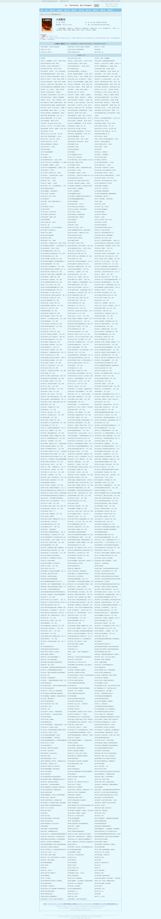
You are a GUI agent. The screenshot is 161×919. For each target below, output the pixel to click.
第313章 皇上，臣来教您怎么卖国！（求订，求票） (106, 329)
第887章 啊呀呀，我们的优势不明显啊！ (50, 828)
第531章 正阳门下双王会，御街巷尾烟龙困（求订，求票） (81, 519)
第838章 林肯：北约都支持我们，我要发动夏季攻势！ (106, 784)
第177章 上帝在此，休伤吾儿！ (75, 211)
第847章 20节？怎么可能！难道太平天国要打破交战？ (106, 792)
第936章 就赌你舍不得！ (73, 870)
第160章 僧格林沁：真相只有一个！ (102, 196)
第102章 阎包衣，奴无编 (73, 146)
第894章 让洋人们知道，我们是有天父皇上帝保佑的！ (80, 834)
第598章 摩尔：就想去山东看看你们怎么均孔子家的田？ (107, 576)
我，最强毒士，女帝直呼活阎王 (47, 39)
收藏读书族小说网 (64, 1)
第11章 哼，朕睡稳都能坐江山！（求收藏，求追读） (106, 66)
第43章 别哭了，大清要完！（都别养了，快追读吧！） (80, 94)
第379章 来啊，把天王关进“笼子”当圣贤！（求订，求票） (107, 386)
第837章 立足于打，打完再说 (74, 784)
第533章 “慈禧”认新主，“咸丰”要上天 (49, 521)
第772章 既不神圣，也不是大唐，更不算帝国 (104, 727)
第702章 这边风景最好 (72, 667)
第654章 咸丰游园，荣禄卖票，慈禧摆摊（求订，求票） (80, 625)
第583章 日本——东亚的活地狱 (101, 563)
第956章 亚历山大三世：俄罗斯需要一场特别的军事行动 (53, 888)
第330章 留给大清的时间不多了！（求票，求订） (79, 344)
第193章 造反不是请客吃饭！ (101, 224)
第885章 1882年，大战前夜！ (74, 826)
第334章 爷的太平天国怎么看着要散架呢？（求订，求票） (107, 347)
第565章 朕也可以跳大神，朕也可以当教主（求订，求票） (107, 547)
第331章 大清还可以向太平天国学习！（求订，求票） (106, 344)
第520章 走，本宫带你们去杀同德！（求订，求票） (106, 508)
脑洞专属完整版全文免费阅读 (70, 904)
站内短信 (116, 4)
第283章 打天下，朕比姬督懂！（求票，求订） (105, 303)
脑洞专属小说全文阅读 (82, 904)
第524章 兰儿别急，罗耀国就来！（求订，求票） (52, 513)
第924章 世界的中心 (72, 860)
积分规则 (108, 6)
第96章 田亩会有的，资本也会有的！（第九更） (78, 141)
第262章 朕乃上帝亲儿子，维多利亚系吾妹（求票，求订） (107, 284)
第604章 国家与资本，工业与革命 (102, 581)
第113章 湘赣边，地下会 (46, 157)
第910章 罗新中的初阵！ (100, 847)
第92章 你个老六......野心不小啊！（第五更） (51, 139)
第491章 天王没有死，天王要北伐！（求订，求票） (52, 485)
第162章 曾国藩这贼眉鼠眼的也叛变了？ (77, 198)
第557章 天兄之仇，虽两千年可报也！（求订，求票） (53, 542)
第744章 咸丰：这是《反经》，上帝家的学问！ (78, 703)
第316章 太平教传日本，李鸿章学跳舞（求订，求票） (106, 331)
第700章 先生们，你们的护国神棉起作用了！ (104, 664)
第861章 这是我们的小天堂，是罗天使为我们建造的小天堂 (81, 805)
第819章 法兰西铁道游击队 (73, 768)
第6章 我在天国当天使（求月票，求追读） (50, 63)
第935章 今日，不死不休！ (47, 870)
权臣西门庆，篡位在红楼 (95, 38)
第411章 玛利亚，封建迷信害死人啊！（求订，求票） (80, 414)
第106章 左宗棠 (98, 149)
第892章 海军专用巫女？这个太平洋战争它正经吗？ (106, 831)
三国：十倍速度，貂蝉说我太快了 (76, 38)
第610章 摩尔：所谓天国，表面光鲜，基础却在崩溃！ (106, 586)
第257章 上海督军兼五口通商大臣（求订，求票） (52, 282)
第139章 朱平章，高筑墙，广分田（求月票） (104, 178)
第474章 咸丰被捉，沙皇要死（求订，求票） (78, 469)
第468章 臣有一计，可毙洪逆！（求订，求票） (78, 464)
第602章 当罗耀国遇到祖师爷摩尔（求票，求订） (52, 581)
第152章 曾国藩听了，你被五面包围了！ (50, 191)
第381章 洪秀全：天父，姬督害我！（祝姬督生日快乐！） (81, 388)
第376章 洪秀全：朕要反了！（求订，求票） (104, 383)
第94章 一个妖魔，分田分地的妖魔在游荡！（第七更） (107, 139)
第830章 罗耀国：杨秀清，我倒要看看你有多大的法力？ (53, 779)
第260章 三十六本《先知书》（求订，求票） (51, 284)
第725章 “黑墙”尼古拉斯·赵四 (47, 688)
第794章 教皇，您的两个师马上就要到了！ (50, 748)
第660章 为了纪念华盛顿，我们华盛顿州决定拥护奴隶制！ (81, 631)
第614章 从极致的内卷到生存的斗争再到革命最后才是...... (53, 591)
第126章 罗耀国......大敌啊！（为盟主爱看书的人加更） (80, 167)
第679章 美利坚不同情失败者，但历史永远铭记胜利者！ (107, 646)
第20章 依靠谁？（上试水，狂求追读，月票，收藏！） (107, 73)
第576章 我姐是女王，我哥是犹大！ (76, 558)
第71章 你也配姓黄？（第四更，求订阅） (50, 120)
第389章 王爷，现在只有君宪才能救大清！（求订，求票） (54, 396)
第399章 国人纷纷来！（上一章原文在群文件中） (79, 404)
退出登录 (118, 1)
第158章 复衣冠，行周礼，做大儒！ (49, 196)
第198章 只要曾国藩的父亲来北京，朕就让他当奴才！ (80, 230)
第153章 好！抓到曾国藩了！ (74, 191)
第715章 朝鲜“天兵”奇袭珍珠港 (101, 677)
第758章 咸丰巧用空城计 (46, 716)
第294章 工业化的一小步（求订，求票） (77, 313)
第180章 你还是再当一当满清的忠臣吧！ (77, 214)
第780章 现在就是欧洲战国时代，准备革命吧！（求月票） (81, 735)
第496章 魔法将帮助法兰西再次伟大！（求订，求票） (106, 487)
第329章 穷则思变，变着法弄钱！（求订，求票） (52, 344)
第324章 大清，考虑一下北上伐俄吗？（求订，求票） (80, 339)
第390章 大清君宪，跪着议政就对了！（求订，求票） (80, 396)
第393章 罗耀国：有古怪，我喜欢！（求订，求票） (79, 399)
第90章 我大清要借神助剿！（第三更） (76, 136)
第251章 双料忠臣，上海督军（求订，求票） (51, 277)
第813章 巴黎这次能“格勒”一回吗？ (75, 763)
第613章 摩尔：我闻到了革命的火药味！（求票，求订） (107, 589)
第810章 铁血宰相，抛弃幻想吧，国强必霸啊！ (78, 761)
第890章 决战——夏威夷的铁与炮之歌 (49, 831)
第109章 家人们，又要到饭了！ (101, 152)
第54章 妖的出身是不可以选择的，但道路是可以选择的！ (53, 105)
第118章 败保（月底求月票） (101, 159)
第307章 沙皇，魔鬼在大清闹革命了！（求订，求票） (106, 323)
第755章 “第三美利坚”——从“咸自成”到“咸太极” (51, 714)
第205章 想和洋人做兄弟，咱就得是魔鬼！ (104, 235)
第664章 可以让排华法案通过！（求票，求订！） (105, 633)
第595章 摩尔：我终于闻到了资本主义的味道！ (105, 573)
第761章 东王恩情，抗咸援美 (47, 719)
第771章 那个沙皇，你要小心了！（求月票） (78, 727)
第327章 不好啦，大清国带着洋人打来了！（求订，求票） (81, 342)
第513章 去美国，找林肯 (73, 503)
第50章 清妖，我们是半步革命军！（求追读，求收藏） (107, 100)
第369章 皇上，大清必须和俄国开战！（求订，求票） (80, 378)
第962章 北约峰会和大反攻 (73, 52)
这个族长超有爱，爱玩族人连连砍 (61, 38)
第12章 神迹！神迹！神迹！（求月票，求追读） (51, 68)
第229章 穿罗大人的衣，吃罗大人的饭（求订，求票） (106, 256)
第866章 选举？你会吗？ (46, 810)
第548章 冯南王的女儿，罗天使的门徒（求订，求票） (53, 534)
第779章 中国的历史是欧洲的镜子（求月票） (51, 735)
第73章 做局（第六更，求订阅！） (102, 120)
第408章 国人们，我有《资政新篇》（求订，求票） (79, 412)
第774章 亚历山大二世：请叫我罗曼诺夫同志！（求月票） (81, 729)
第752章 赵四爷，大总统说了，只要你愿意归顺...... (52, 711)
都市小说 (52, 10)
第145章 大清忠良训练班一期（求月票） (103, 183)
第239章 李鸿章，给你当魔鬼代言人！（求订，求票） (53, 266)
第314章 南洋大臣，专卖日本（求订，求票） (51, 331)
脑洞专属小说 (90, 904)
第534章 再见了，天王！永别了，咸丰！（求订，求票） (80, 521)
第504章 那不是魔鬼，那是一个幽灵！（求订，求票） (80, 495)
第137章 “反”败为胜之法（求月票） (48, 178)
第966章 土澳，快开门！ (46, 49)
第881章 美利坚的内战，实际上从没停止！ (50, 823)
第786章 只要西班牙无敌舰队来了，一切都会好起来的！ (80, 740)
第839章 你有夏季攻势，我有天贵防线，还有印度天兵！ (53, 787)
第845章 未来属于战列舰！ (47, 792)
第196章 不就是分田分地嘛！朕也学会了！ (104, 227)
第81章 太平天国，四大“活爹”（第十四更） (77, 128)
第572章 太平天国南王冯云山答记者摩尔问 (50, 555)
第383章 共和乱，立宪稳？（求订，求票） (50, 391)
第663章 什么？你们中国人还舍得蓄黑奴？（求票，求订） (81, 633)
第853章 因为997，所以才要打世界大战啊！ (104, 797)
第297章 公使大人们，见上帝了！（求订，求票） (79, 316)
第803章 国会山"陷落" (45, 755)
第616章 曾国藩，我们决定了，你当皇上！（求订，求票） (107, 591)
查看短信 (107, 1)
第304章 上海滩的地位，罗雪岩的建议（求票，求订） (106, 321)
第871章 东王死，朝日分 (100, 813)
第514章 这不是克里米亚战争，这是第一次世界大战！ (106, 503)
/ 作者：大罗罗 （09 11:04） (50, 36)
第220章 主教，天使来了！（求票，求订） (104, 248)
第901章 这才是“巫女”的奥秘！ (101, 839)
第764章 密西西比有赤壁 (46, 722)
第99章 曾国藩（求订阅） (73, 144)
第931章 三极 (97, 865)
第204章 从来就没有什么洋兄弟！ (75, 235)
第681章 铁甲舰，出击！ (73, 649)
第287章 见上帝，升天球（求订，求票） (50, 308)
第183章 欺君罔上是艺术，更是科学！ (76, 217)
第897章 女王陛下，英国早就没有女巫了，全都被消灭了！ (81, 836)
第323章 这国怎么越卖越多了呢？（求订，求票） (52, 339)
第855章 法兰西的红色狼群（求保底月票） (77, 800)
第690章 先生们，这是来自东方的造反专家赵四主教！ (80, 657)
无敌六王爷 (86, 38)
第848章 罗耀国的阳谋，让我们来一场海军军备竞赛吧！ (53, 794)
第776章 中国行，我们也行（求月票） (49, 732)
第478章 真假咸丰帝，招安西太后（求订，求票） (105, 472)
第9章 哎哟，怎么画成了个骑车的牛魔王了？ (51, 66)
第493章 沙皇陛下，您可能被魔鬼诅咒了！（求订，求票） (107, 485)
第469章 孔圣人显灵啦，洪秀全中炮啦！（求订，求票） (107, 464)
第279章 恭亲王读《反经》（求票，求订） (77, 300)
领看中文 (49, 4)
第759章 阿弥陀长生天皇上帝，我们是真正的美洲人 (79, 716)
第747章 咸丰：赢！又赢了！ (74, 706)
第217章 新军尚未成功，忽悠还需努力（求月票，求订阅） (107, 245)
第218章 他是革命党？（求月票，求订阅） (50, 248)
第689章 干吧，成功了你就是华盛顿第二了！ (51, 657)
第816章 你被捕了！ (72, 766)
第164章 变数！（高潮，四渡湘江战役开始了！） (52, 201)
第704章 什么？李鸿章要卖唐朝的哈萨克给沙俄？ (52, 670)
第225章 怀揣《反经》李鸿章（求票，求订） (78, 253)
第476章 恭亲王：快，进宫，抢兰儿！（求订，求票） (53, 472)
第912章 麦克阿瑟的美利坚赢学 (75, 849)
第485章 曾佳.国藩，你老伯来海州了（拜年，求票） (52, 480)
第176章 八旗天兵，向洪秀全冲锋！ (49, 211)
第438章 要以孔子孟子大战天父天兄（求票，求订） (79, 438)
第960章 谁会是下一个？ (73, 891)
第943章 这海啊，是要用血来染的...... (103, 875)
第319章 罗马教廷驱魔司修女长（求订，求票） (105, 334)
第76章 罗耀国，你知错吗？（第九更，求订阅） (105, 123)
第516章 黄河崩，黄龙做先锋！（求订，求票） (78, 506)
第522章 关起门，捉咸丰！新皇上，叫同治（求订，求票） (81, 511)
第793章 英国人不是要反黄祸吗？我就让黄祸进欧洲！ (106, 745)
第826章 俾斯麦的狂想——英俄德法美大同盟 (104, 774)
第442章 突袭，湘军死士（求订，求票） (103, 440)
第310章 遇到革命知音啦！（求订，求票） (104, 326)
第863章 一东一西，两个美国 (47, 808)
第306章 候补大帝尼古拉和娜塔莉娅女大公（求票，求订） (81, 323)
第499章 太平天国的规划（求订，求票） (103, 490)
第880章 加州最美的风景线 (100, 821)
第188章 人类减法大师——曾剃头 (48, 222)
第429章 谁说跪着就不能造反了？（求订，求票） (79, 430)
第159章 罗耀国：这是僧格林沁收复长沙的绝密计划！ (80, 196)
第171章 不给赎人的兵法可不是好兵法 (76, 206)
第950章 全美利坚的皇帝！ (47, 883)
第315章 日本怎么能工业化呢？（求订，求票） (78, 331)
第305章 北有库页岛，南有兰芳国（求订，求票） (52, 323)
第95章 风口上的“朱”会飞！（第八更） (49, 141)
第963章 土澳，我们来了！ (47, 52)
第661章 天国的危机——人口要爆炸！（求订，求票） (106, 631)
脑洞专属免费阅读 (103, 904)
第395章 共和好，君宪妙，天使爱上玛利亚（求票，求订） (54, 401)
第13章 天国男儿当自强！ (73, 68)
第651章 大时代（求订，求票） (75, 623)
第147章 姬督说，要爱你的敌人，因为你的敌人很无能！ (80, 185)
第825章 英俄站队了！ (72, 774)
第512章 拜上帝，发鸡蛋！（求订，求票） (50, 503)
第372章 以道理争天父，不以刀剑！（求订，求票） (79, 381)
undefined (97, 1)
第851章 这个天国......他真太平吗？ (48, 797)
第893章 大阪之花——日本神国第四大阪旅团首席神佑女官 (54, 834)
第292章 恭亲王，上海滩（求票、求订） (103, 310)
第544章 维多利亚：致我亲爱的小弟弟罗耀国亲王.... (106, 529)
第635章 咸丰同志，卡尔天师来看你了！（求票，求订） (53, 610)
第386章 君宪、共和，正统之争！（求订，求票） (52, 394)
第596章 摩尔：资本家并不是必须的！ (49, 576)
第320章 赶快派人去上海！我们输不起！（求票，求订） (53, 336)
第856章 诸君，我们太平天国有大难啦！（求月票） (106, 800)
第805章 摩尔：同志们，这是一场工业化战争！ (105, 755)
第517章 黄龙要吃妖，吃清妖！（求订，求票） (105, 506)
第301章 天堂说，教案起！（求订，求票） (104, 318)
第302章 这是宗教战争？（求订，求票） (50, 321)
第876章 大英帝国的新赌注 (73, 818)
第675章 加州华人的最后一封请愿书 (76, 644)
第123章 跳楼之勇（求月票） (74, 165)
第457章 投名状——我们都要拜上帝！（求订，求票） (106, 454)
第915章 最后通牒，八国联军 (74, 852)
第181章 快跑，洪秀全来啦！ (101, 214)
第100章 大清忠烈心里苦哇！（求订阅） (103, 144)
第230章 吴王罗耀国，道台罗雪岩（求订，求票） (52, 258)
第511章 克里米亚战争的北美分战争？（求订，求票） (106, 500)
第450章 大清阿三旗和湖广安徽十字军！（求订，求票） (80, 448)
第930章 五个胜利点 (72, 865)
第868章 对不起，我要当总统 (101, 810)
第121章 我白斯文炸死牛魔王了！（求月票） (104, 162)
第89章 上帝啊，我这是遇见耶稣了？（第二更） (51, 136)
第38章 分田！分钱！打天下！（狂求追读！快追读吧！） (107, 89)
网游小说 (74, 10)
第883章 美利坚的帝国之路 (100, 823)
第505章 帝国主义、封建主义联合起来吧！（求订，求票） (107, 495)
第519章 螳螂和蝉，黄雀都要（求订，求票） (78, 508)
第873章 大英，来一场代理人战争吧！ (76, 815)
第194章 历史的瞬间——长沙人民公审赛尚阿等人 (52, 227)
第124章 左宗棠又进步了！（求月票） (103, 165)
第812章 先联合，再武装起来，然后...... (49, 763)
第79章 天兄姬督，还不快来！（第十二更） (104, 126)
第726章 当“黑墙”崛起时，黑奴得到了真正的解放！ (79, 688)
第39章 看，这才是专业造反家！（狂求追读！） (51, 92)
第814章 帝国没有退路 (99, 763)
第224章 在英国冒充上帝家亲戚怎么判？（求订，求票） (53, 253)
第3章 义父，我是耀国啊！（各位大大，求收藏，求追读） (54, 60)
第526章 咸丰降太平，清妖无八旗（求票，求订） (105, 513)
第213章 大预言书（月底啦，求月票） (76, 243)
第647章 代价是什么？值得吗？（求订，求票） (51, 620)
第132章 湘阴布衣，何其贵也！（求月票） (77, 172)
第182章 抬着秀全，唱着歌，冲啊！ (49, 217)
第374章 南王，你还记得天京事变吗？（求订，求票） (53, 383)
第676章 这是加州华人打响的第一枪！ (103, 644)
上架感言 (97, 115)
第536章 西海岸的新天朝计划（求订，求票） (51, 524)
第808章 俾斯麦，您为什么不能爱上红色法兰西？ (105, 758)
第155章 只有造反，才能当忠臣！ (48, 193)
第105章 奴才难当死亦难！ (73, 149)
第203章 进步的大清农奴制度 (47, 235)
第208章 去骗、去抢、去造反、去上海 (103, 237)
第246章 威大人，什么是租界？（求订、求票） (78, 271)
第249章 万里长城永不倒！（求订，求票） (77, 274)
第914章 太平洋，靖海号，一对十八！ (49, 852)
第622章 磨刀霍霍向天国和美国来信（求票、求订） (106, 597)
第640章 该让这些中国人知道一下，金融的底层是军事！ (107, 612)
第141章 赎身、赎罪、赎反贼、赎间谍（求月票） (79, 180)
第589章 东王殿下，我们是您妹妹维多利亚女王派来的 (106, 568)
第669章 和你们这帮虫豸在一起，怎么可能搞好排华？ (80, 638)
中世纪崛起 (103, 38)
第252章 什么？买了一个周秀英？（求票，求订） (79, 277)
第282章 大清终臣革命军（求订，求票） (77, 303)
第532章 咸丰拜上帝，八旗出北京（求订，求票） (105, 519)
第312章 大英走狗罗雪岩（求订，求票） (77, 329)
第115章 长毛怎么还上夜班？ (101, 157)
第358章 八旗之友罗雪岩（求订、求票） (103, 368)
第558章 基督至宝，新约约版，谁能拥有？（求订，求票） (81, 542)
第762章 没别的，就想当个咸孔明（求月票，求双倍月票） (81, 719)
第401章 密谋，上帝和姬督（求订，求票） (50, 407)
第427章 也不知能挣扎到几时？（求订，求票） (105, 427)
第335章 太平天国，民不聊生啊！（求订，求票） (52, 349)
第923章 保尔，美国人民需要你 (48, 860)
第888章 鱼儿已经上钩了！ (73, 828)
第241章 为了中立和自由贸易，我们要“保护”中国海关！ (107, 266)
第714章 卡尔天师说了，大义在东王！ (76, 677)
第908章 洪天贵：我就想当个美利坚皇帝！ (50, 847)
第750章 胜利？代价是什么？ (74, 709)
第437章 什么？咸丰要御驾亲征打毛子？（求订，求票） (53, 438)
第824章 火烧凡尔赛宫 (46, 774)
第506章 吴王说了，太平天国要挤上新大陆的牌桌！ (52, 498)
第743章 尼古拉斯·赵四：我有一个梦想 (49, 703)
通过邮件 (111, 4)
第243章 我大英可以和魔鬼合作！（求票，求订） (79, 269)
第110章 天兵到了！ (45, 154)
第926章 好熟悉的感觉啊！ (47, 862)
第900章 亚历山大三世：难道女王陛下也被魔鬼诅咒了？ (80, 839)
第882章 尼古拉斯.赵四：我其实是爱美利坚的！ (78, 823)
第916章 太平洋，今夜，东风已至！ (102, 852)
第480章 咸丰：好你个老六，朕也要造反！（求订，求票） (81, 474)
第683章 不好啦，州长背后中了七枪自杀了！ (51, 651)
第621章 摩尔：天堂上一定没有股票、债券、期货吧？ (80, 597)
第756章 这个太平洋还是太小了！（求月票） (78, 714)
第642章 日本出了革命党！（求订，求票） (77, 615)
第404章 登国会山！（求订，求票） (49, 409)
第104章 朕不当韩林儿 (46, 149)
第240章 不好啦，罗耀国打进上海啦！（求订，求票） (80, 266)
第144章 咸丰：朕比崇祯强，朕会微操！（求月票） (79, 183)
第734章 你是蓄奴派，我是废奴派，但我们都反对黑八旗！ (54, 696)
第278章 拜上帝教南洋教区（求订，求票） (50, 300)
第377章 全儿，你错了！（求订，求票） (50, 386)
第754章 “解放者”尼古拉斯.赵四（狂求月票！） (105, 711)
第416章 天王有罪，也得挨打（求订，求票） (51, 420)
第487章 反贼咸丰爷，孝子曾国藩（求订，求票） (105, 480)
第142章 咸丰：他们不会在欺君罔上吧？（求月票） (106, 180)
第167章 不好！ (44, 204)
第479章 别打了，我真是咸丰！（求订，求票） (51, 474)
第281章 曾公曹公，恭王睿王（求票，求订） (51, 303)
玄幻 (46, 10)
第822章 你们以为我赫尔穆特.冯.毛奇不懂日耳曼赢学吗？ (80, 771)
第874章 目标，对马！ (99, 815)
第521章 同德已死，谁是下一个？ (48, 511)
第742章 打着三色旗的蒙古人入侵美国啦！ (104, 701)
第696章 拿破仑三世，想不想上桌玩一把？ (77, 662)
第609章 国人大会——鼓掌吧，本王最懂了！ (78, 586)
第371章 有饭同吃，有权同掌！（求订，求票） (51, 381)
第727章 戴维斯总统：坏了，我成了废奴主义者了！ (106, 688)
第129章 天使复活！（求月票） (75, 170)
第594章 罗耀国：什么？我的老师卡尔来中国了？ (79, 573)
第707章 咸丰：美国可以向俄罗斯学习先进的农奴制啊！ (53, 672)
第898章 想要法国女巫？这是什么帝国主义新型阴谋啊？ (107, 836)
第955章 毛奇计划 (98, 886)
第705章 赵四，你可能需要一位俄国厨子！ (77, 670)
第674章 (42, 644)
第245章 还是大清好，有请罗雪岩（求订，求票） (52, 271)
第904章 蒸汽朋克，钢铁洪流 (101, 841)
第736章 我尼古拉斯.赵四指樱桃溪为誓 (103, 696)
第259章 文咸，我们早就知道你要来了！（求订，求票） (107, 282)
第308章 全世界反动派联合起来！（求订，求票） (52, 326)
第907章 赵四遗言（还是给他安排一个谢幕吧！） (105, 844)
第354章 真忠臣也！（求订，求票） (76, 365)
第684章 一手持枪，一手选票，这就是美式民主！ (79, 651)
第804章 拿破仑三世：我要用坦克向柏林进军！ (78, 755)
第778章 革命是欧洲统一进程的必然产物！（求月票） (106, 732)
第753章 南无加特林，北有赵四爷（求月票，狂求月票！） (81, 711)
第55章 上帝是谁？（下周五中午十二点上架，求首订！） (80, 105)
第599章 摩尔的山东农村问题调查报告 (49, 578)
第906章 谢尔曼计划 (72, 844)
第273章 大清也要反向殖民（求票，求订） (77, 295)
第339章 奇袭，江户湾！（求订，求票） (77, 352)
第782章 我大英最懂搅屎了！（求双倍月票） (51, 737)
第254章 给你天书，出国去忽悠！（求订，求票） (52, 279)
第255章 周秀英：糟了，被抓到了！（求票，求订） (79, 279)
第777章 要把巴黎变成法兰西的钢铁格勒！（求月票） (80, 732)
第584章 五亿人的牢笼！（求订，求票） (50, 565)
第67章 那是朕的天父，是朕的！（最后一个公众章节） (80, 115)
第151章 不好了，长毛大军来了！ (102, 188)
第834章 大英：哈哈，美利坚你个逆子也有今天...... (79, 781)
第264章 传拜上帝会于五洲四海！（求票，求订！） (79, 287)
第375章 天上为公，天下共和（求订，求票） (78, 383)
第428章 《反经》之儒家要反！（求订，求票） (51, 430)
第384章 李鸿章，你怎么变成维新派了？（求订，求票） (80, 391)
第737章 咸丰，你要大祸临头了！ (48, 698)
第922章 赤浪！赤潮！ (99, 857)
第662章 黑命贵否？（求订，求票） (49, 633)
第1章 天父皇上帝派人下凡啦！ (75, 58)
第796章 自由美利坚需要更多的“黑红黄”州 (104, 748)
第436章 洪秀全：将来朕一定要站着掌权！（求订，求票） (107, 435)
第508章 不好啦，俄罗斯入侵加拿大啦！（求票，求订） (107, 498)
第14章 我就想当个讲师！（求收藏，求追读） (105, 68)
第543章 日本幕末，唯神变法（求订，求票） (78, 529)
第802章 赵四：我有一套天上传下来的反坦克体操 (105, 753)
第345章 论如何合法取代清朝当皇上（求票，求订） (79, 357)
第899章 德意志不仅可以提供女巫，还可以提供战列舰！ (53, 839)
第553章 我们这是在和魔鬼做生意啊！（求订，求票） (106, 537)
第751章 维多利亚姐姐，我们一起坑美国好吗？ (105, 709)
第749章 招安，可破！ (46, 709)
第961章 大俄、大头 (99, 52)
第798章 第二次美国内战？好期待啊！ (76, 750)
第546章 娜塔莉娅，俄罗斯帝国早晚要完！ (77, 532)
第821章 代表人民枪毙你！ (47, 771)
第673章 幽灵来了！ (99, 641)
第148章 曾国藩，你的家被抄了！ (102, 185)
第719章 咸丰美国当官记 (46, 683)
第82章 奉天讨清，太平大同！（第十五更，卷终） (106, 128)
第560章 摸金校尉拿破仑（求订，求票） (50, 545)
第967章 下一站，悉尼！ (100, 46)
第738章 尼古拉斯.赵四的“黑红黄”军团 (76, 698)
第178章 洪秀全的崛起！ (100, 211)
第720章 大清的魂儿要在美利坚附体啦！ (77, 683)
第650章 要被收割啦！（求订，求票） (49, 623)
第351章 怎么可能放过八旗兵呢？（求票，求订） (79, 362)
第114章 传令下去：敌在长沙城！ (75, 157)
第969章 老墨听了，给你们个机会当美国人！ (51, 46)
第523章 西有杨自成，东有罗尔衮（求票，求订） (105, 511)
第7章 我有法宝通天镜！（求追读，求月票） (78, 63)
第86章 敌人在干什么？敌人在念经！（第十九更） (52, 133)
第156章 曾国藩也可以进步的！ (75, 193)
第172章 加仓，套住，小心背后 (101, 206)
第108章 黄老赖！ (71, 152)
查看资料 (113, 1)
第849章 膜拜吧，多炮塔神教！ (75, 794)
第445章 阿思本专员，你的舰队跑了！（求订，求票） (106, 443)
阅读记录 (110, 10)
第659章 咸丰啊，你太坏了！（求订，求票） (51, 631)
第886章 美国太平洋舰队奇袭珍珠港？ (103, 826)
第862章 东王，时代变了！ (100, 805)
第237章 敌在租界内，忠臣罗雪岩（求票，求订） (79, 263)
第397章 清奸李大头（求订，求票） (102, 401)
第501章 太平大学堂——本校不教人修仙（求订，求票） (80, 493)
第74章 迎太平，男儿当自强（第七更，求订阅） (51, 123)
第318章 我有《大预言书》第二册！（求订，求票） (79, 334)
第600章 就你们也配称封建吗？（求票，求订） (78, 578)
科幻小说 (88, 10)
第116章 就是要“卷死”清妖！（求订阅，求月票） (51, 159)
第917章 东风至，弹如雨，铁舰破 (48, 854)
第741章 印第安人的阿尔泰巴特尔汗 (76, 701)
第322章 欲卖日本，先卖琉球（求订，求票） (104, 336)
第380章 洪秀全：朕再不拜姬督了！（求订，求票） (52, 388)
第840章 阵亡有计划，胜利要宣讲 (75, 787)
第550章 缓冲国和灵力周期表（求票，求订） (104, 534)
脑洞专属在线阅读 (111, 904)
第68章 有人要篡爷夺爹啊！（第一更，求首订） (51, 118)
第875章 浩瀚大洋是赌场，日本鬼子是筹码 (50, 818)
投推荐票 (98, 22)
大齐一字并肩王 (49, 38)
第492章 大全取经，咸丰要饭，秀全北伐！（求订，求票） (81, 485)
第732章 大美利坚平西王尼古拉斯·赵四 (76, 693)
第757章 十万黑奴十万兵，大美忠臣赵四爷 (104, 714)
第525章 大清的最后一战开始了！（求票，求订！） (79, 513)
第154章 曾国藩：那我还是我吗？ (102, 191)
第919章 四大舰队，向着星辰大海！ (102, 854)
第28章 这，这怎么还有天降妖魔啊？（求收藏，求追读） (80, 81)
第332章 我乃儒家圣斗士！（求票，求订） (50, 347)
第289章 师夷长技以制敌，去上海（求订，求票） (105, 308)
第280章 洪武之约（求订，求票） (102, 300)
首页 (42, 10)
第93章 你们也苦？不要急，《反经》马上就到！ (78, 139)
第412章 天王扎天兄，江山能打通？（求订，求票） (106, 414)
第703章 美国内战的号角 (100, 667)
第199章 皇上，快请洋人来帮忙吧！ (102, 230)
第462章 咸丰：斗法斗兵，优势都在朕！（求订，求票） (80, 459)
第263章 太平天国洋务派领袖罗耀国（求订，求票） (52, 287)
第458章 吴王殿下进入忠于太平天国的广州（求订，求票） (54, 456)
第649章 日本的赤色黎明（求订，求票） (103, 620)
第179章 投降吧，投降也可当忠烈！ (49, 214)
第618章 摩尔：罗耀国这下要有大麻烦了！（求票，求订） (81, 594)
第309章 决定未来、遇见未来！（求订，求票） (78, 326)
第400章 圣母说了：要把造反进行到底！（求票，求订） (107, 404)
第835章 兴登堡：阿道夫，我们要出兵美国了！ (105, 781)
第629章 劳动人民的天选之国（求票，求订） (51, 604)
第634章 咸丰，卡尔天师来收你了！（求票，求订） (106, 607)
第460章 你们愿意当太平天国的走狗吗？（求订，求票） (107, 456)
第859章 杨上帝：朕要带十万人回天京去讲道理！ (105, 802)
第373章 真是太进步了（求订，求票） (103, 381)
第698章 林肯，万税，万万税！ (48, 664)
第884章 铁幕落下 (45, 826)
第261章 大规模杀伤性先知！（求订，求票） (78, 284)
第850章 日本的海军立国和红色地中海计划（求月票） (106, 794)
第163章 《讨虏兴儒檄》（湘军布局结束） (104, 198)
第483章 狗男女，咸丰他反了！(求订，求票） (78, 477)
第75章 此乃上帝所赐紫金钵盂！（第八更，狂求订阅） (80, 123)
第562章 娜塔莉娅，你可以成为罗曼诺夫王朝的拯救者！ (107, 545)
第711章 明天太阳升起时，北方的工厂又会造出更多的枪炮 (81, 675)
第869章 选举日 (44, 813)
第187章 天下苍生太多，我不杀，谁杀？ (103, 219)
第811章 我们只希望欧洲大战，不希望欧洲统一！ (105, 761)
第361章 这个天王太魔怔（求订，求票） (103, 370)
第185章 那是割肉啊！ (46, 219)
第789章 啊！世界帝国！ (73, 742)
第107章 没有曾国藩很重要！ (47, 152)
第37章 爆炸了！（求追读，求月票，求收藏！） (78, 89)
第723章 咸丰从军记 (72, 685)
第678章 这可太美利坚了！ (73, 646)
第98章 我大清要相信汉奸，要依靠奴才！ (50, 144)
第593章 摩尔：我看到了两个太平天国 (49, 573)
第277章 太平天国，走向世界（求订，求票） (104, 297)
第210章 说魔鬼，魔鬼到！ (73, 240)
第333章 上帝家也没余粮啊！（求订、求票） (78, 347)
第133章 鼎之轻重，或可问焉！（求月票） (104, 172)
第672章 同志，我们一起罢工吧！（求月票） (78, 641)
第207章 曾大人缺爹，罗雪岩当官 (75, 237)
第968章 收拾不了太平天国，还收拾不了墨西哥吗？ (79, 46)
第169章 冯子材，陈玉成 (100, 204)
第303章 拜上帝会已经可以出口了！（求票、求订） (79, 321)
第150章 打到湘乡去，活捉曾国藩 (75, 188)
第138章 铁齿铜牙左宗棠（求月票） (76, 178)
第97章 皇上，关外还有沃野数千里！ (103, 141)
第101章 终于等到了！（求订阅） (48, 146)
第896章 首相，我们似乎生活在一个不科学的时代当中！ (53, 836)
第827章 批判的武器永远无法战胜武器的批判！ (51, 776)
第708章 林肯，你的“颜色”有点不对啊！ (76, 672)
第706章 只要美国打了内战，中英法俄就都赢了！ (105, 670)
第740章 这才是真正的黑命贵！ (48, 701)
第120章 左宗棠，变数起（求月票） (76, 162)
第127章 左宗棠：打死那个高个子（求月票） (104, 167)
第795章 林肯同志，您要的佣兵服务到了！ (77, 748)
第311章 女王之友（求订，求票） (48, 329)
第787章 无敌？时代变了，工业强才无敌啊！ (104, 740)
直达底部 (104, 22)
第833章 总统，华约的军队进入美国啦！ (50, 781)
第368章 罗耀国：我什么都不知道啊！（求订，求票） (53, 378)
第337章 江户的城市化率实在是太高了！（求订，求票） (107, 349)
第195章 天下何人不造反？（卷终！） (76, 227)
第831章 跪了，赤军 (72, 779)
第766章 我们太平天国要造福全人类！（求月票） (105, 722)
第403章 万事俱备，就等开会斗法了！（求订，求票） (106, 407)
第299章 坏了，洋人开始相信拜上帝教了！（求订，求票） (54, 318)
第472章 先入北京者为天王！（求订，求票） (104, 467)
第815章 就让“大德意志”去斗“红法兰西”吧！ (50, 766)
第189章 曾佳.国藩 (72, 222)
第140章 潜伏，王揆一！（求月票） (49, 180)
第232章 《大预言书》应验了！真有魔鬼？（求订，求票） (107, 258)
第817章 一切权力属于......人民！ (102, 766)
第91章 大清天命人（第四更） (101, 136)
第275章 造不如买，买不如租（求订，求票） (51, 297)
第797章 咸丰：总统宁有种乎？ (48, 750)
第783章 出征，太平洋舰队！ (74, 737)
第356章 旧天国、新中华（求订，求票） (50, 368)
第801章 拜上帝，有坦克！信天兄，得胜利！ (78, 753)
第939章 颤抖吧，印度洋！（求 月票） (76, 873)
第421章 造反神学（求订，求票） (102, 422)
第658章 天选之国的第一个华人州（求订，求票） (105, 628)
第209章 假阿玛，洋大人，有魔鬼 (48, 240)
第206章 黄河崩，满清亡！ (47, 237)
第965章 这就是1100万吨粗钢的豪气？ (76, 49)
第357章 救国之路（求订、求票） (75, 368)
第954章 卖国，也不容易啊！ (74, 886)
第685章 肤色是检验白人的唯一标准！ (103, 651)
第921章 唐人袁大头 (72, 857)
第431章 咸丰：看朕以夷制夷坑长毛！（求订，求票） (53, 433)
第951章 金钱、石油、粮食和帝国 (75, 883)
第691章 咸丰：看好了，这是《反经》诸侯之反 (105, 657)
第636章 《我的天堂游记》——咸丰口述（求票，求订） (80, 610)
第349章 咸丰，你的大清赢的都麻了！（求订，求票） (106, 360)
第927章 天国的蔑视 (72, 862)
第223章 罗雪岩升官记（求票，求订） (103, 250)
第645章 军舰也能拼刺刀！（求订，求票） (77, 617)
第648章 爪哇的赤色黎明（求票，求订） (77, 620)
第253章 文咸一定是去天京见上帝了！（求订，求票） (106, 277)
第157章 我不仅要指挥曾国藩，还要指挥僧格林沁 (105, 193)
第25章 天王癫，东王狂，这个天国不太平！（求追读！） (80, 79)
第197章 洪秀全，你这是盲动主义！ (49, 230)
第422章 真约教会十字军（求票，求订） (50, 425)
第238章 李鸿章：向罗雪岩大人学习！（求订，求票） (106, 263)
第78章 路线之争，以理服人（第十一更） (77, 126)
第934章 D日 (97, 867)
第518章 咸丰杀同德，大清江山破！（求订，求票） (52, 508)
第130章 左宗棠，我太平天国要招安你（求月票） (105, 170)
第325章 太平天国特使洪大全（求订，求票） (104, 339)
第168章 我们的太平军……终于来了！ (76, 204)
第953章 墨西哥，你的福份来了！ (48, 886)
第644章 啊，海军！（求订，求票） (49, 617)
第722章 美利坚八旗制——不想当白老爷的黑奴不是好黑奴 (54, 685)
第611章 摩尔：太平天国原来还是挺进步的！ (51, 589)
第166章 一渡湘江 (98, 201)
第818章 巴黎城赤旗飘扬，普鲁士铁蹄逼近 (50, 768)
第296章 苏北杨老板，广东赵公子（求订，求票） (52, 316)
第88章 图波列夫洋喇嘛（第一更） (102, 133)
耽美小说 (95, 10)
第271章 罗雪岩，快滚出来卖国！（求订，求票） (105, 292)
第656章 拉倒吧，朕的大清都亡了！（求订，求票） (52, 628)
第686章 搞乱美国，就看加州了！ (48, 654)
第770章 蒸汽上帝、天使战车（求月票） (50, 727)
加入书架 (93, 22)
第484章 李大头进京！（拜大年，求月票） (104, 477)
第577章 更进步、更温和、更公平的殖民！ (104, 558)
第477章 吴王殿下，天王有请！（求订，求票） (78, 472)
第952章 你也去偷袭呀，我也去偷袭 (102, 883)
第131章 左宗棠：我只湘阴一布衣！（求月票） (51, 172)
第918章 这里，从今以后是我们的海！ (76, 854)
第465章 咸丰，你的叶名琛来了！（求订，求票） (79, 461)
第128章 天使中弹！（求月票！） (48, 170)
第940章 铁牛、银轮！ (99, 873)
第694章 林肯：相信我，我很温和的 (102, 659)
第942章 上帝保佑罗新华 (73, 875)
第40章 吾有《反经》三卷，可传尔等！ (76, 92)
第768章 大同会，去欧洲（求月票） (76, 724)
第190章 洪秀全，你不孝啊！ (101, 222)
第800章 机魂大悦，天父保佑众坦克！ (49, 753)
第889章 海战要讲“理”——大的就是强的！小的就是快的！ (107, 828)
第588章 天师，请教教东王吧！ (75, 568)
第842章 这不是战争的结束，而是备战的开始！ (51, 789)
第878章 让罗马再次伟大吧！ (47, 821)
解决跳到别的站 (113, 6)
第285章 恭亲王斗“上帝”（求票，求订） (76, 305)
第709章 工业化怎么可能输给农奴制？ (103, 672)
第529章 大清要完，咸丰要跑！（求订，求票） (105, 516)
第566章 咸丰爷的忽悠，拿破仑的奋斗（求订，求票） (53, 550)
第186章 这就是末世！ (72, 219)
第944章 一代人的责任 (46, 878)
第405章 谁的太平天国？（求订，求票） (77, 409)
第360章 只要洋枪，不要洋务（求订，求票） (78, 370)
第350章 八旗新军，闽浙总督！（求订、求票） (51, 362)
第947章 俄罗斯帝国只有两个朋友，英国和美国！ (52, 880)
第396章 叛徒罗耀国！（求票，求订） (76, 401)
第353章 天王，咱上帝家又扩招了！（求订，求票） (52, 365)
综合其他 (59, 10)
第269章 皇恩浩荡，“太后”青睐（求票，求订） (51, 292)
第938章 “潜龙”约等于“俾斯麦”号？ (48, 873)
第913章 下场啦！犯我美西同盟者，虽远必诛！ (105, 849)
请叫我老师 (96, 904)
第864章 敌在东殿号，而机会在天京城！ (77, 808)
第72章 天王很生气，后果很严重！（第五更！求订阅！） (80, 120)
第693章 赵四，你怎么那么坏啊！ (75, 659)
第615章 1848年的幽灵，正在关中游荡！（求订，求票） (80, 591)
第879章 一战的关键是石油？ (74, 821)
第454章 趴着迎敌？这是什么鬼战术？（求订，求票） (106, 451)
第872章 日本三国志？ (46, 815)
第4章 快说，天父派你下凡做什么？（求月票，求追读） (80, 60)
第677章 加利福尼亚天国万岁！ (48, 646)
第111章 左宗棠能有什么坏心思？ (75, 154)
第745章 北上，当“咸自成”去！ (101, 703)
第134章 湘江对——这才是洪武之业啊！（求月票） (52, 175)
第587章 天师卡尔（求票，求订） (48, 568)
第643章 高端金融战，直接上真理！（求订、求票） (106, 615)
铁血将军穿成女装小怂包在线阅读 (55, 904)
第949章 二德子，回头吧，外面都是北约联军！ (105, 880)
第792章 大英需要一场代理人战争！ (76, 745)
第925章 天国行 (98, 860)
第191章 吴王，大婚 (45, 224)
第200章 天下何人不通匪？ (47, 232)
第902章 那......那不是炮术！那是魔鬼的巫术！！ (51, 841)
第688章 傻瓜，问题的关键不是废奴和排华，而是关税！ (107, 654)
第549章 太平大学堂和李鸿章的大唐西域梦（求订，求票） (81, 534)
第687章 (69, 654)
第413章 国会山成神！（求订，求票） (49, 417)
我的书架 (102, 1)
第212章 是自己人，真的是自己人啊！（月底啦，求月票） (54, 243)
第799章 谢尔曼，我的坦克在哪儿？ (102, 750)
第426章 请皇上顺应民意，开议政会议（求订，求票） (80, 427)
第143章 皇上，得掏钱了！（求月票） (49, 183)
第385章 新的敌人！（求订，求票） (102, 391)
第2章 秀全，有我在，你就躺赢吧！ (102, 58)
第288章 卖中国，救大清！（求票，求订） (77, 308)
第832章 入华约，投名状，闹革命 (102, 779)
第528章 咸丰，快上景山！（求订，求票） (77, 516)
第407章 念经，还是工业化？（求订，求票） (51, 412)
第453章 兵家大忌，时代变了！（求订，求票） (78, 451)
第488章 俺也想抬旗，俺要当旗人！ (49, 482)
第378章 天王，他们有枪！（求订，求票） (77, 386)
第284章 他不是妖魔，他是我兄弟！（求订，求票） (52, 305)
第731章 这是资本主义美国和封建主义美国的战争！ (52, 693)
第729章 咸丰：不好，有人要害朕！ (76, 690)
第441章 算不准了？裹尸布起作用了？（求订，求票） (80, 440)
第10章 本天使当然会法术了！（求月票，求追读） (79, 66)
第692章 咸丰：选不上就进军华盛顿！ (49, 659)
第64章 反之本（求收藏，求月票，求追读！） (78, 113)
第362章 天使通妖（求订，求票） (48, 373)
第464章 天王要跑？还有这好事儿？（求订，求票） (52, 461)
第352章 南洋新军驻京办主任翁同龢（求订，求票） (106, 362)
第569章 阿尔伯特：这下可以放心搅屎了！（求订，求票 (53, 552)
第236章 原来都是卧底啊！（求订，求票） (50, 263)
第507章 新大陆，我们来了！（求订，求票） (78, 498)
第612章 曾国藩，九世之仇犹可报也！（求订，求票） (80, 589)
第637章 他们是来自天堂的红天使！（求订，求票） (106, 610)
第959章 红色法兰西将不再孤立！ (48, 891)
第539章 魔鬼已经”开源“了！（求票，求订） (50, 526)
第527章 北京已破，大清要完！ (48, 516)
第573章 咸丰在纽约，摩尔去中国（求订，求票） (79, 555)
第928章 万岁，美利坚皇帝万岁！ (102, 862)
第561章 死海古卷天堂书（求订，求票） (77, 545)
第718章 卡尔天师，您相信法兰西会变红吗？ (104, 680)
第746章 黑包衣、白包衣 (46, 706)
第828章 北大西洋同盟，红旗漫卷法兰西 (77, 776)
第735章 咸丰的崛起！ (72, 696)
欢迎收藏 (43, 58)
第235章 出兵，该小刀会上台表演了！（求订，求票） (106, 261)
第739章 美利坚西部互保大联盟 (101, 698)
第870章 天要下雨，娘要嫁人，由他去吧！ (77, 813)
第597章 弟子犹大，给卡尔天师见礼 (76, 576)
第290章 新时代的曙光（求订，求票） (49, 310)
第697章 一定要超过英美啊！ (101, 662)
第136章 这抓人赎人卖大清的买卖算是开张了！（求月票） (107, 175)
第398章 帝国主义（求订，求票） (48, 404)
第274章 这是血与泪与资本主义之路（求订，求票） (106, 295)
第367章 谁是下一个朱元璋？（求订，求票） (104, 375)
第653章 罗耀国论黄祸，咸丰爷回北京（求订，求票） (53, 625)
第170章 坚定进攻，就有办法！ (48, 206)
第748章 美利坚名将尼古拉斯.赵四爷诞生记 (104, 706)
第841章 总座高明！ (99, 787)
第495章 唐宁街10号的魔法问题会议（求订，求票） (79, 487)
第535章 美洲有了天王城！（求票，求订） (104, 521)
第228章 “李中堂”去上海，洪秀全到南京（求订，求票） (80, 256)
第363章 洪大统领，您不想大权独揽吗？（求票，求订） (80, 373)
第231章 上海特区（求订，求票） (75, 258)
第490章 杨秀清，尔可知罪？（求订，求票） (104, 482)
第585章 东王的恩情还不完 (73, 565)
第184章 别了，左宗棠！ (100, 217)
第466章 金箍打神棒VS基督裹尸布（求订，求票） (106, 461)
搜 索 (96, 5)
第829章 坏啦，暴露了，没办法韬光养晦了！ (104, 776)
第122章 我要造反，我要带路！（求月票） (50, 165)
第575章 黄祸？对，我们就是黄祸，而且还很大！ (52, 558)
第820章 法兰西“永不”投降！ (101, 768)
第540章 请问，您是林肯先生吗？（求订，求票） (79, 526)
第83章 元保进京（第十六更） (47, 131)
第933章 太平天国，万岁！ (73, 867)
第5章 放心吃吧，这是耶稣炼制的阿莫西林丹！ (105, 60)
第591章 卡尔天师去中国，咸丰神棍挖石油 (77, 571)
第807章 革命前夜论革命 (73, 758)
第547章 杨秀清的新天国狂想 (101, 532)
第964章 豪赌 (97, 49)
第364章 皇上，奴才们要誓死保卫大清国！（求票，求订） (107, 373)
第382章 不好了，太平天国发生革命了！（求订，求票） (107, 388)
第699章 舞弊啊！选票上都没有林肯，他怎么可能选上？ (80, 664)
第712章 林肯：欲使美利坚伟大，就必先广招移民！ (106, 675)
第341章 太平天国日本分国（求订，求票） (50, 355)
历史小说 (66, 10)
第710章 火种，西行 (45, 675)
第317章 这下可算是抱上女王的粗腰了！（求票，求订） (53, 334)
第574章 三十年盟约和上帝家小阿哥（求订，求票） (106, 555)
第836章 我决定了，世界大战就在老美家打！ (51, 784)
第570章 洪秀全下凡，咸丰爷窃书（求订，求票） (79, 552)
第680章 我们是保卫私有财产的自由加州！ (50, 649)
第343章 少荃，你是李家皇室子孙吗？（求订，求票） (106, 355)
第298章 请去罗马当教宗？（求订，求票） (104, 316)
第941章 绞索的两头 (45, 875)
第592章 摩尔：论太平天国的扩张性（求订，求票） (106, 571)
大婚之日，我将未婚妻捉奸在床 (113, 38)
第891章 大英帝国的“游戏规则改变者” (76, 831)
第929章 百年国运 (45, 865)
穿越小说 (102, 10)
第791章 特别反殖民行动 (46, 745)
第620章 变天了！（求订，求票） (48, 597)
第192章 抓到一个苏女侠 (73, 224)
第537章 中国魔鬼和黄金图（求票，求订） (77, 524)
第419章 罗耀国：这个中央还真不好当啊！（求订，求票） (54, 422)
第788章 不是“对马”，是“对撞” (47, 742)
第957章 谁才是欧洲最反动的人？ (75, 888)
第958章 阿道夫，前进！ (100, 888)
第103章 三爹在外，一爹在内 (101, 146)
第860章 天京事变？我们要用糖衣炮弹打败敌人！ (52, 805)
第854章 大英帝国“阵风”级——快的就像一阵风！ (51, 800)
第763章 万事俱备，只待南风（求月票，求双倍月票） (106, 719)
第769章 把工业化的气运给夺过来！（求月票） (105, 724)
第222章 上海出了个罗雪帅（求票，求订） (77, 250)
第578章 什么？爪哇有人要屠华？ (48, 560)
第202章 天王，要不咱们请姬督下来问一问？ (104, 232)
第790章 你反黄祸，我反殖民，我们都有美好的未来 (106, 742)
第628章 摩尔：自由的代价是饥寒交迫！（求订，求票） (107, 602)
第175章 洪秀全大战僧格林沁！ (101, 209)
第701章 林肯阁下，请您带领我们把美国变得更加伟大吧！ (54, 667)
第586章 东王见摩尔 (99, 565)
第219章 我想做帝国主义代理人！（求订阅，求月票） (80, 248)
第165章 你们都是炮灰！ (73, 201)
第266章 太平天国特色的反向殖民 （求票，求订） (52, 290)
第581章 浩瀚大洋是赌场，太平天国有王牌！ (51, 563)
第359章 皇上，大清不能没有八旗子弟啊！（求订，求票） (54, 370)
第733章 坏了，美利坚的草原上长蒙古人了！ (104, 693)
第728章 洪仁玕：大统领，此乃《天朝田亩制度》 (52, 690)
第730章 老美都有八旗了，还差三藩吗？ (103, 690)
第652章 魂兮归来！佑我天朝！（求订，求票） (105, 623)
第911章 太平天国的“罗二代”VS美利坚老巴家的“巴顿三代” (54, 849)
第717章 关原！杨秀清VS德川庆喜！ (76, 680)
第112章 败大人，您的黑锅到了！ (102, 154)
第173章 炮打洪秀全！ (46, 209)
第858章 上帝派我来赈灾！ (73, 802)
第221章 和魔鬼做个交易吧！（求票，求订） (51, 250)
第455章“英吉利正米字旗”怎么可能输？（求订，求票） (53, 454)
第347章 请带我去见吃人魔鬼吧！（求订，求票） (52, 360)
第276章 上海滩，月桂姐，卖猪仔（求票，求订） (79, 297)
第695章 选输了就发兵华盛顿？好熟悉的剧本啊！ (52, 662)
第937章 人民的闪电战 (99, 870)
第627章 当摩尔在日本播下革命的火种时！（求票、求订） (81, 602)
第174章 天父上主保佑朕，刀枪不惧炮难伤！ (78, 209)
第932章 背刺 (44, 867)
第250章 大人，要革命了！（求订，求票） (104, 274)
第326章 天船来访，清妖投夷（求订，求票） (51, 342)
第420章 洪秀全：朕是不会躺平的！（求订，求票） (79, 422)
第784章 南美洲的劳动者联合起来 (102, 737)
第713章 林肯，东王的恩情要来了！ (49, 677)
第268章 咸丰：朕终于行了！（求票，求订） (104, 290)
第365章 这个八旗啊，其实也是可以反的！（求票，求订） (54, 375)
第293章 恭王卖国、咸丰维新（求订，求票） (51, 313)
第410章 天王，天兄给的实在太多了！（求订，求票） (53, 414)
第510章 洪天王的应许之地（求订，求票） (77, 500)
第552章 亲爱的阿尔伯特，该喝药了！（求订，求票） (80, 537)
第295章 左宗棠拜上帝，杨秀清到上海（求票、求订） (106, 313)
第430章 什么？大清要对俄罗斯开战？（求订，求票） (106, 430)
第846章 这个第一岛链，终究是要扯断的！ (77, 792)
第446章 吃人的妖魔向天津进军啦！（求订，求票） (52, 446)
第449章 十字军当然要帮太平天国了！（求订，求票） (53, 448)
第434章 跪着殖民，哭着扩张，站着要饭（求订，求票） (53, 435)
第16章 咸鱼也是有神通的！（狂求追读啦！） (78, 71)
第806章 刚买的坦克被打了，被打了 (49, 758)
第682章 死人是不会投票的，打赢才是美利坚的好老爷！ (107, 649)
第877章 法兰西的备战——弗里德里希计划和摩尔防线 (106, 818)
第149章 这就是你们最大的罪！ (48, 188)
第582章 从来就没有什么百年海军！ (76, 563)
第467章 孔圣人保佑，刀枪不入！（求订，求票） (52, 464)
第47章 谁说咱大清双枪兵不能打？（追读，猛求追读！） (107, 97)
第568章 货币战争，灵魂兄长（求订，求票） (104, 550)
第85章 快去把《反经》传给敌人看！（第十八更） (106, 131)
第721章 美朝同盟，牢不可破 (101, 683)
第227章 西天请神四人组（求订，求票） (50, 256)
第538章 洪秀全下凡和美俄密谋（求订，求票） (105, 524)
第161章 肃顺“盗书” (45, 198)
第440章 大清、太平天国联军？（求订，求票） (51, 440)
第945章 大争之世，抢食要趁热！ (75, 878)
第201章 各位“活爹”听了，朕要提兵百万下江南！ (78, 232)
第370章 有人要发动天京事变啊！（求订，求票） (105, 378)
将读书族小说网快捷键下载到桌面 (49, 1)
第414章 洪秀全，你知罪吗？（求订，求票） (78, 417)
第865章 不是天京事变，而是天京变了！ (103, 808)
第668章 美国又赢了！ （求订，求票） (49, 638)
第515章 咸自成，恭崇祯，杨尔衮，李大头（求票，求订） (54, 506)
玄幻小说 (81, 10)
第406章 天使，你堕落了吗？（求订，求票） (104, 409)
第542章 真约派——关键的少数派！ (49, 529)
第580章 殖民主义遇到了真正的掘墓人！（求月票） (106, 560)
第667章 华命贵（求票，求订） (101, 636)
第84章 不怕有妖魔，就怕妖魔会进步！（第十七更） (79, 131)
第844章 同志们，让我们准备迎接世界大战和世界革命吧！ (107, 789)
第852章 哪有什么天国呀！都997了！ (76, 797)
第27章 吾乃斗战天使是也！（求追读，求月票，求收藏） (53, 81)
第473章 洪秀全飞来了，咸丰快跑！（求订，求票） (52, 469)
